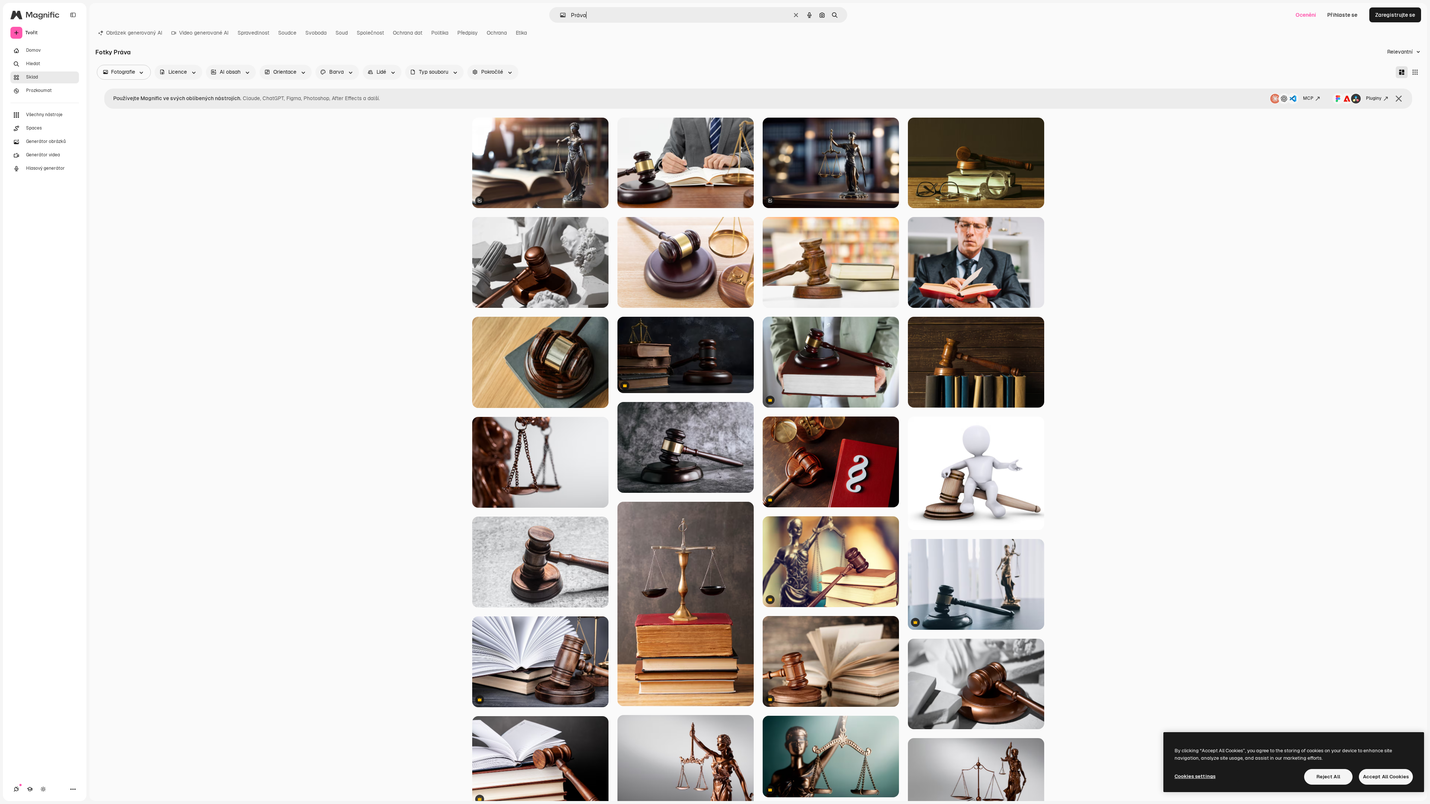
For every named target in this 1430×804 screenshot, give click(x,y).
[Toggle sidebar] (73, 15)
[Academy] (30, 789)
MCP (1308, 98)
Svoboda (316, 32)
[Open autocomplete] (560, 15)
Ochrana (497, 32)
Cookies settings (1195, 776)
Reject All (1328, 776)
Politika (439, 32)
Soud (342, 32)
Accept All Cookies (1386, 776)
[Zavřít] (1398, 98)
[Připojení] (16, 789)
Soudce (287, 32)
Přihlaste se (1342, 15)
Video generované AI (204, 32)
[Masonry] (1402, 72)
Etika (521, 32)
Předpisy (467, 32)
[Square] (1415, 72)
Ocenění (1306, 15)
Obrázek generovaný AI (134, 32)
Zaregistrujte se (1395, 15)
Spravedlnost (253, 32)
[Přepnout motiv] (43, 789)
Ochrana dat (407, 32)
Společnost (370, 32)
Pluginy (1374, 98)
